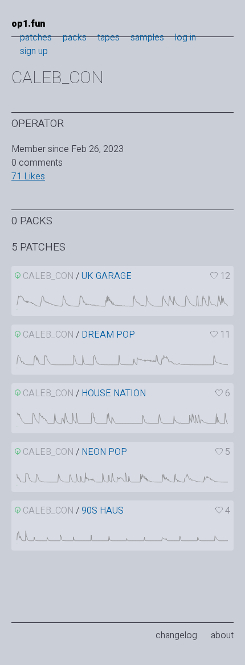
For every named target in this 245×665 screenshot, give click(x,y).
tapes (108, 37)
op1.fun (28, 24)
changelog (176, 635)
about (222, 635)
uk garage (106, 276)
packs (75, 37)
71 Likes (28, 176)
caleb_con (48, 276)
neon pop (104, 452)
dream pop (108, 335)
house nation (113, 393)
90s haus (102, 511)
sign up (34, 51)
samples (147, 37)
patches (36, 37)
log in (185, 37)
